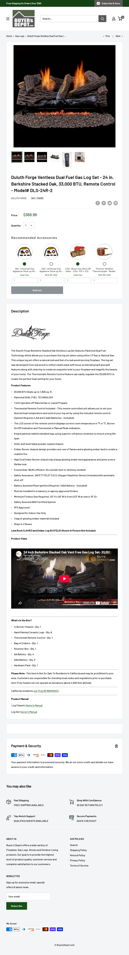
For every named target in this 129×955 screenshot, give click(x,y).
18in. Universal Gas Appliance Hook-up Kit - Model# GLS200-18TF (24, 270)
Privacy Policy (77, 860)
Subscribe (16, 905)
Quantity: (16, 225)
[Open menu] (7, 19)
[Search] (102, 18)
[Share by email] (115, 202)
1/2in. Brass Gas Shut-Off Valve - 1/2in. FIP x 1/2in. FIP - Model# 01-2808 (78, 270)
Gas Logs (19, 36)
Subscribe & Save (111, 3)
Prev (108, 36)
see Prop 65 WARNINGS (46, 690)
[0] (120, 19)
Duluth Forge (19, 198)
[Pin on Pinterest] (103, 202)
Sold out (37, 290)
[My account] (113, 18)
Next (118, 36)
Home (9, 36)
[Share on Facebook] (97, 202)
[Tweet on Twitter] (109, 202)
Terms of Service (79, 865)
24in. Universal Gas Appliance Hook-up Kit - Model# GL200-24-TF (51, 270)
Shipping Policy (78, 849)
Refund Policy (77, 855)
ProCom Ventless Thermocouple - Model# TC (104, 270)
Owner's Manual (33, 705)
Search (74, 844)
